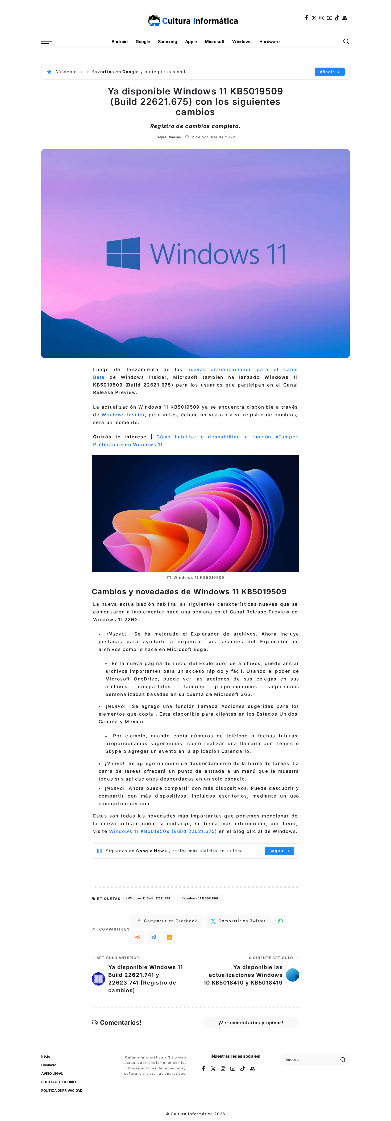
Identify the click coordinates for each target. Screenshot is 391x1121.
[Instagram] (322, 17)
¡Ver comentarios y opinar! (251, 1022)
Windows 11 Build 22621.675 (149, 898)
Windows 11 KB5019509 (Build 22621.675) (163, 831)
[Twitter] (314, 17)
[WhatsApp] (280, 921)
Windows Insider (123, 414)
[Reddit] (137, 937)
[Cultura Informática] (195, 17)
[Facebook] (307, 17)
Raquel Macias (168, 137)
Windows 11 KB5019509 (201, 898)
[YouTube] (330, 17)
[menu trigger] (49, 42)
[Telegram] (153, 937)
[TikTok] (337, 17)
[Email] (169, 937)
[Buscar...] (346, 42)
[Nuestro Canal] (345, 17)
